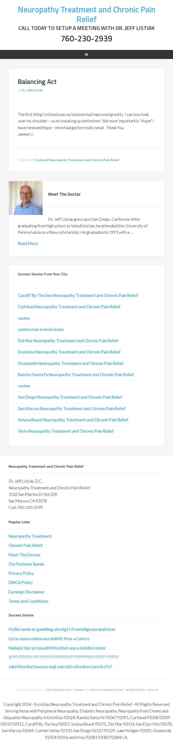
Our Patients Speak (26, 564)
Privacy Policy (21, 573)
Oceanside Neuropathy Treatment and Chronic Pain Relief (71, 363)
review (24, 385)
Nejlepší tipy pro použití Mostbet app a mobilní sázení (57, 647)
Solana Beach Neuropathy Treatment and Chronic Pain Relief (73, 419)
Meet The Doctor (64, 194)
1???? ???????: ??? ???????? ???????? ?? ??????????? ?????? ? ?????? (64, 657)
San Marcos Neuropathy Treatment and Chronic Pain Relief (71, 408)
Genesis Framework (106, 690)
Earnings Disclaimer (26, 591)
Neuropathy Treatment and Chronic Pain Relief (86, 14)
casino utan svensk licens (41, 329)
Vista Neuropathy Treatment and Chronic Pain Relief (66, 431)
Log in (152, 690)
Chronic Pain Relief (26, 545)
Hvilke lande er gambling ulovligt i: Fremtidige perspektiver (62, 629)
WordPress (135, 690)
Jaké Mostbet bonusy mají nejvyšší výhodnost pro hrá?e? (60, 666)
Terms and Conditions (28, 601)
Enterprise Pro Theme (65, 690)
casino (24, 318)
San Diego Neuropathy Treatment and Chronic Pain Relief (70, 397)
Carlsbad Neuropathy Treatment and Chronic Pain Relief (77, 160)
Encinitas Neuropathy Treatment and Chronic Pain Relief (69, 351)
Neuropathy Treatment (30, 536)
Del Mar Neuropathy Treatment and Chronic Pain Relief (68, 340)
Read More (28, 243)
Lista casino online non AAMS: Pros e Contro (49, 638)
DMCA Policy (21, 582)
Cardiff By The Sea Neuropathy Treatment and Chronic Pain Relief (78, 295)
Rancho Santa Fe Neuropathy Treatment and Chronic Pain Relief (76, 374)
